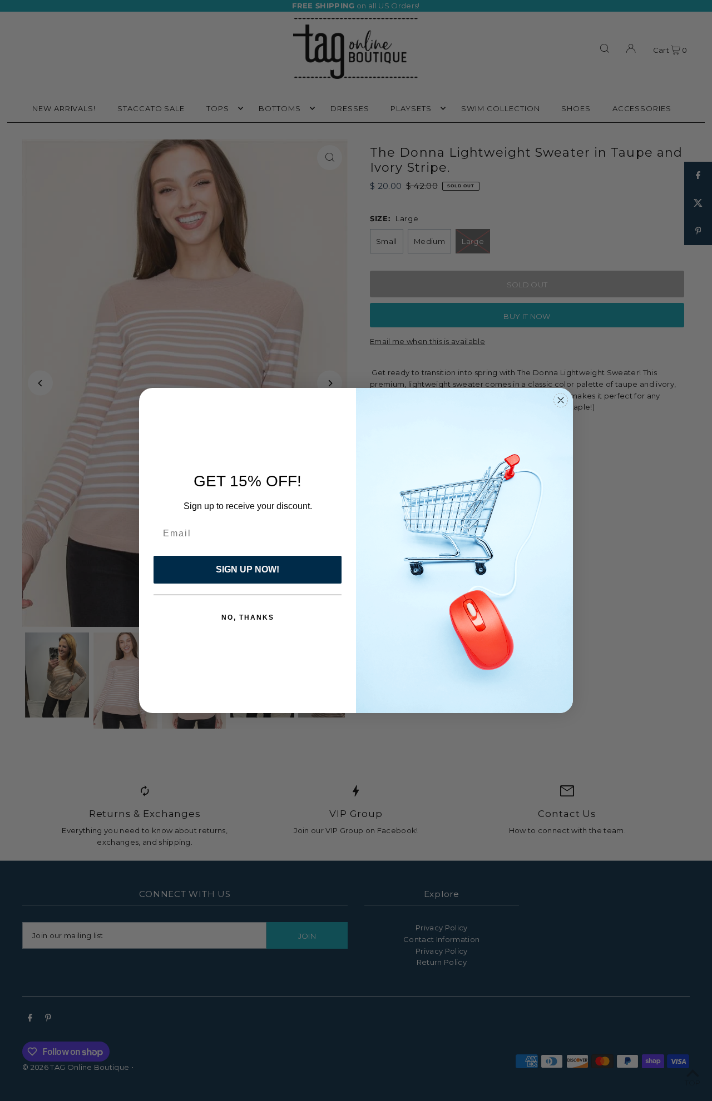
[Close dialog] (560, 400)
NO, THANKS (247, 617)
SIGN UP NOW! (247, 569)
